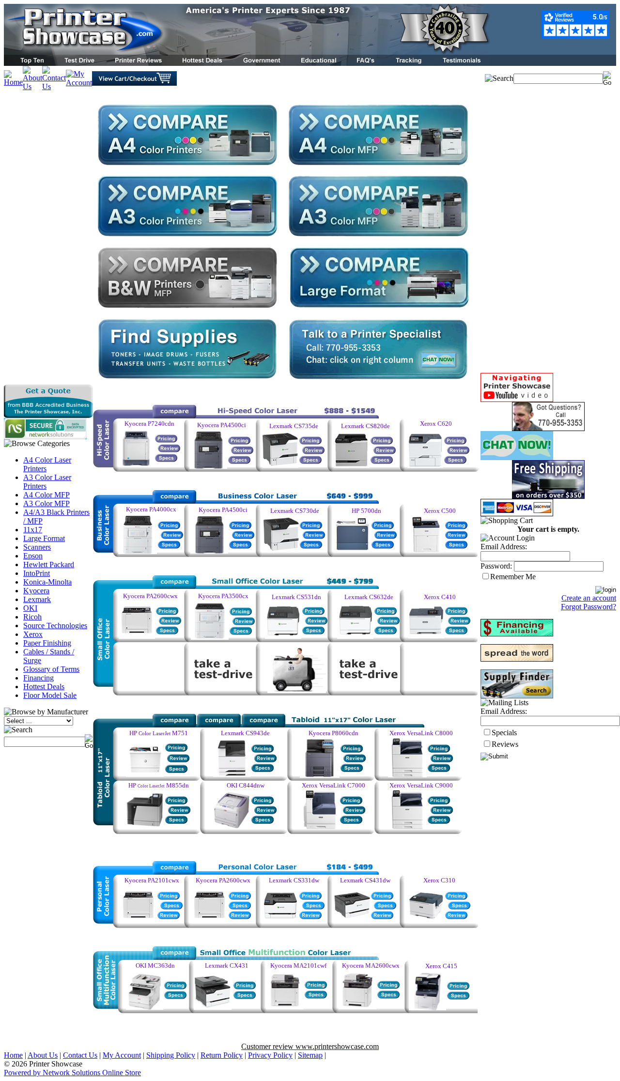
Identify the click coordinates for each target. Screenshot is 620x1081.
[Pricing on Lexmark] (280, 921)
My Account (122, 1055)
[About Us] (32, 86)
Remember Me (513, 576)
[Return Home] (13, 82)
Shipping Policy (170, 1055)
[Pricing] (241, 613)
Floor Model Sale (50, 695)
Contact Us (80, 1055)
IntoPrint (36, 573)
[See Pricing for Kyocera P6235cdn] (135, 464)
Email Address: (503, 546)
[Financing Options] (516, 634)
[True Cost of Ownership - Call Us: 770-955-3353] (378, 382)
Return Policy (222, 1055)
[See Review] (170, 622)
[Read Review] (243, 622)
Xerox (33, 634)
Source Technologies (55, 625)
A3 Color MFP (46, 503)
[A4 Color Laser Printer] (187, 167)
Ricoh (32, 617)
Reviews (505, 744)
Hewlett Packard (48, 564)
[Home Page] (247, 52)
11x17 (32, 529)
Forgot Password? (588, 606)
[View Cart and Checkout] (134, 83)
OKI (30, 608)
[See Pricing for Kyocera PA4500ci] (209, 551)
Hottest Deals (43, 686)
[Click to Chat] (516, 457)
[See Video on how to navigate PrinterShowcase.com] (516, 399)
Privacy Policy (270, 1055)
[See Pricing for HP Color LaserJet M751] (145, 774)
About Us (43, 1055)
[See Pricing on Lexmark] (310, 897)
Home (13, 1055)
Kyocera (36, 591)
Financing (38, 678)
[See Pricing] (280, 465)
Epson (33, 556)
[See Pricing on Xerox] (456, 897)
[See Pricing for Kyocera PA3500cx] (210, 637)
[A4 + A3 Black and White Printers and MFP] (378, 238)
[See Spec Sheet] (383, 546)
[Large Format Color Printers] (378, 310)
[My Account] (79, 82)
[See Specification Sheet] (167, 632)
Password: (496, 566)
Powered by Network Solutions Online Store (72, 1072)
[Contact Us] (54, 86)
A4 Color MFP (46, 495)
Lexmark (37, 599)
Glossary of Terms (51, 669)
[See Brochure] (385, 907)
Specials (504, 732)
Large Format (44, 538)
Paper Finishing (47, 643)
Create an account (588, 598)
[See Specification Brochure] (316, 622)
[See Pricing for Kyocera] (138, 921)
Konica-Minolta (47, 582)
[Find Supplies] (187, 382)
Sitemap (310, 1055)
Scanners (37, 547)
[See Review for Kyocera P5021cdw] (240, 916)
